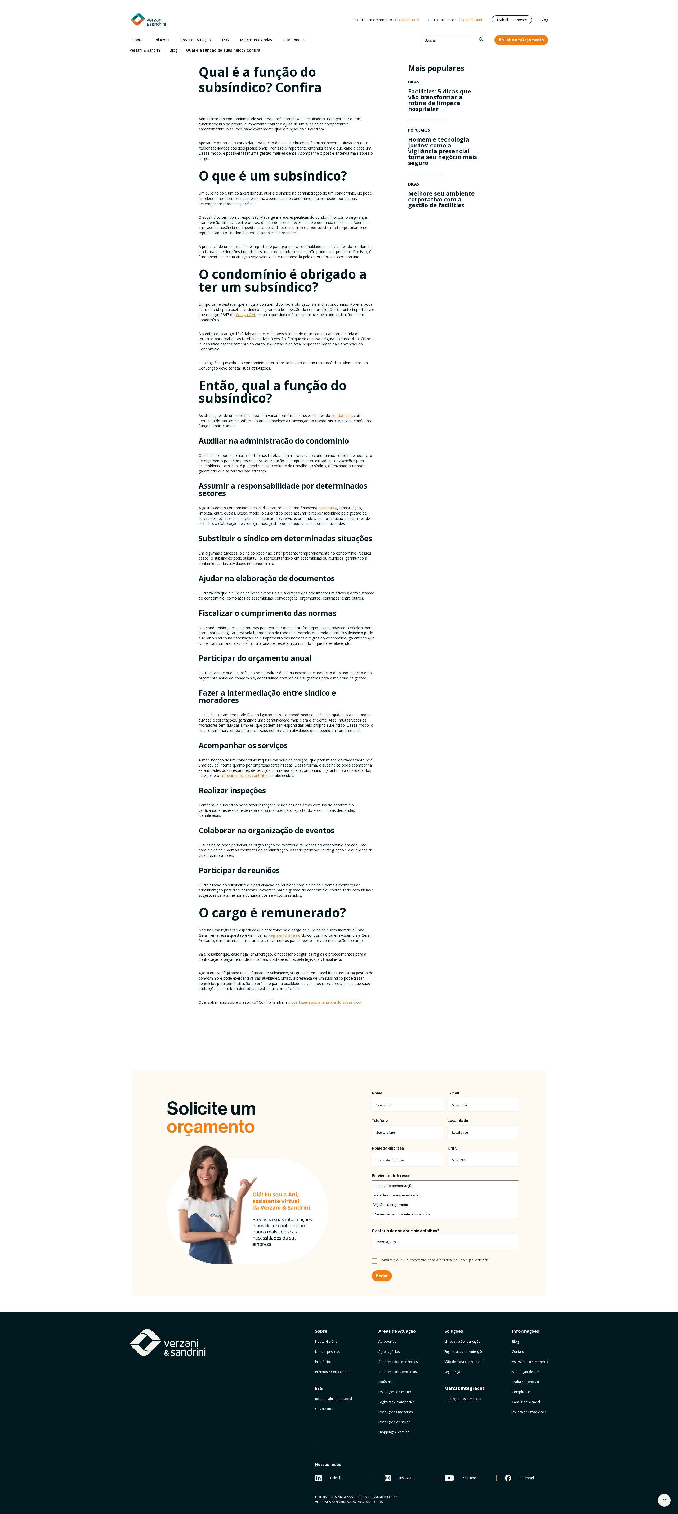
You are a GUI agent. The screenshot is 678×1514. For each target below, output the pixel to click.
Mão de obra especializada (464, 1361)
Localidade (458, 1121)
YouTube (469, 1478)
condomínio (341, 415)
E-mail (453, 1093)
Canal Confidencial (526, 1402)
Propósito (322, 1361)
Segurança (452, 1371)
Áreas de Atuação (195, 39)
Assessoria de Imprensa (530, 1361)
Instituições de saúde (394, 1422)
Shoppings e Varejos (393, 1432)
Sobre (137, 39)
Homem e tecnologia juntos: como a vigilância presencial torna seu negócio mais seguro (442, 150)
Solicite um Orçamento (521, 40)
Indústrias (385, 1382)
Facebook (527, 1478)
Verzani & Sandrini (145, 50)
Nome (377, 1093)
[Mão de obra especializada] (445, 1195)
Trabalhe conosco (511, 19)
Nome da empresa (388, 1148)
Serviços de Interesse (391, 1176)
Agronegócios (389, 1351)
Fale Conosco (295, 39)
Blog (544, 19)
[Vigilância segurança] (445, 1204)
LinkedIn (336, 1478)
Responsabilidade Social (333, 1398)
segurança (328, 507)
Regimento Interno (284, 935)
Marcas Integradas (256, 39)
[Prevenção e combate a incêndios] (445, 1214)
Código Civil (246, 314)
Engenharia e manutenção (463, 1351)
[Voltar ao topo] (664, 1500)
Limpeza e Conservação (462, 1341)
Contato (518, 1351)
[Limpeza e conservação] (445, 1185)
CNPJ (452, 1148)
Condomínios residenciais (398, 1361)
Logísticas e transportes (396, 1402)
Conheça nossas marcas (462, 1398)
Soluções (161, 39)
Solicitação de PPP (525, 1371)
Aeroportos (387, 1341)
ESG (225, 39)
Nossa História (326, 1341)
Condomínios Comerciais (397, 1371)
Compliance (521, 1392)
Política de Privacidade (529, 1412)
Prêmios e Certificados (332, 1371)
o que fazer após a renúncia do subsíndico (324, 1002)
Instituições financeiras (395, 1412)
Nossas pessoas (327, 1351)
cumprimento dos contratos (244, 775)
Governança (324, 1409)
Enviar (382, 1276)
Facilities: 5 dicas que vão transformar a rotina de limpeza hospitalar (439, 99)
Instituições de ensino (394, 1392)
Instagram (406, 1478)
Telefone (380, 1121)
